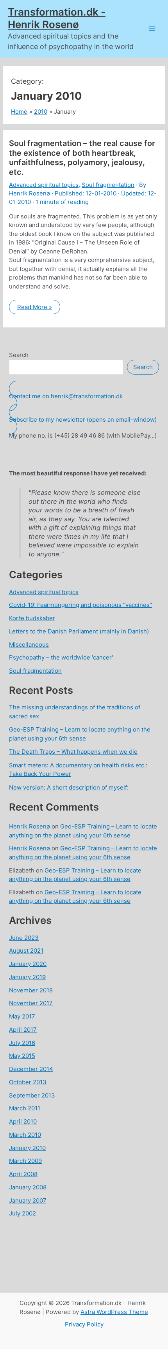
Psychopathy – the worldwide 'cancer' (61, 657)
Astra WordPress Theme (114, 1312)
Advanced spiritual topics (44, 184)
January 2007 (27, 1200)
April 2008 (23, 1174)
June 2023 (24, 937)
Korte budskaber (32, 618)
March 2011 (24, 1108)
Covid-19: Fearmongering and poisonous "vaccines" (80, 605)
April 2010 (23, 1121)
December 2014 (31, 1069)
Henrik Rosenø (29, 826)
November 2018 (31, 990)
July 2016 (22, 1042)
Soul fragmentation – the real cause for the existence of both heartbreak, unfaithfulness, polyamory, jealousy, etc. (82, 158)
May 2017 (22, 1016)
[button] (84, 396)
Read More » (37, 308)
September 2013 (32, 1095)
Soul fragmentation (108, 184)
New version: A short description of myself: (69, 787)
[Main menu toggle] (152, 29)
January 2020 (27, 963)
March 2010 (25, 1134)
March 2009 (25, 1160)
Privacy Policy (84, 1324)
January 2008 (27, 1187)
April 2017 (23, 1029)
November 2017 (31, 1003)
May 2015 (22, 1055)
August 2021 (26, 950)
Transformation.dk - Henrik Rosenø (56, 18)
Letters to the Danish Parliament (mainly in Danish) (79, 631)
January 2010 (27, 1148)
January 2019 (27, 977)
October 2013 (27, 1082)
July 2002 (22, 1213)
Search (19, 355)
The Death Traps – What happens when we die (73, 751)
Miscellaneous (29, 644)
